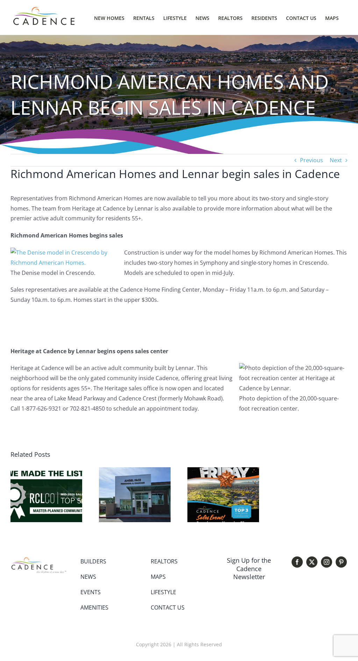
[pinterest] (341, 562)
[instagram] (326, 562)
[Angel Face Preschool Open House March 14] (135, 471)
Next (336, 160)
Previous (311, 160)
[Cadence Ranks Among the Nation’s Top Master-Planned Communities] (46, 471)
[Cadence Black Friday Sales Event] (223, 471)
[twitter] (311, 562)
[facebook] (297, 562)
